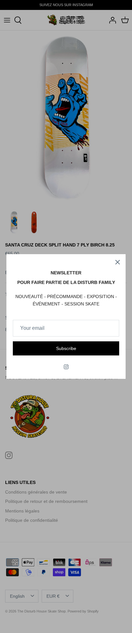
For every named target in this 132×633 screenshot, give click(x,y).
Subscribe (66, 348)
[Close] (118, 262)
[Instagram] (66, 366)
